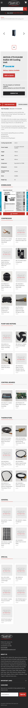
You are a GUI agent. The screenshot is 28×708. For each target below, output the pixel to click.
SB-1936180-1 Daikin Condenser (21, 521)
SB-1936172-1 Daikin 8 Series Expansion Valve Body (6, 240)
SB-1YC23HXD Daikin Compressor (21, 261)
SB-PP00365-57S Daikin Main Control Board (21, 404)
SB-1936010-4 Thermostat (19, 578)
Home (2, 17)
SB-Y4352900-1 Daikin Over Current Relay (21, 541)
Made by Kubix (4, 705)
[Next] (23, 33)
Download (15, 213)
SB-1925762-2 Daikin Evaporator (6, 521)
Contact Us (14, 93)
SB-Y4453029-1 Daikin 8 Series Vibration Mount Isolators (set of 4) (20, 368)
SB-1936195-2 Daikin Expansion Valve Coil (21, 239)
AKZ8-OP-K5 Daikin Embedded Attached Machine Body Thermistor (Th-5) (21, 440)
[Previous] (4, 33)
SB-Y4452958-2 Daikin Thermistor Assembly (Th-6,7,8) (6, 463)
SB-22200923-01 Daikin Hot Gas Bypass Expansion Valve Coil (6, 263)
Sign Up (22, 694)
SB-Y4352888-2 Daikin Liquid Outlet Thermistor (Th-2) (21, 463)
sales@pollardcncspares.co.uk (8, 649)
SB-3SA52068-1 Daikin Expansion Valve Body (20, 285)
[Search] (25, 9)
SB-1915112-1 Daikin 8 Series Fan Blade (21, 345)
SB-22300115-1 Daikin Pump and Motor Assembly (5, 345)
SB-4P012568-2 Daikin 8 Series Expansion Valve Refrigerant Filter (20, 309)
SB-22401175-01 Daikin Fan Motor (5, 366)
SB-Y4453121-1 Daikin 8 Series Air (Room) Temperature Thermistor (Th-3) (6, 485)
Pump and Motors (9, 104)
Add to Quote (9, 75)
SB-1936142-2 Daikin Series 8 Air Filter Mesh (6, 543)
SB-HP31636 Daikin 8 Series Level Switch (6, 620)
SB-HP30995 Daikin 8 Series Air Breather (21, 600)
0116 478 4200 (20, 88)
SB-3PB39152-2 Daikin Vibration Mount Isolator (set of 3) (6, 286)
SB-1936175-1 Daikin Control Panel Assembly (6, 404)
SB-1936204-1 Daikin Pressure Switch (6, 600)
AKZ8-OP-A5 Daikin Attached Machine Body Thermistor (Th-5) (6, 440)
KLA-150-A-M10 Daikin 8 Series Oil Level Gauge (6, 578)
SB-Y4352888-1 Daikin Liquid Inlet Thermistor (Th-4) (20, 484)
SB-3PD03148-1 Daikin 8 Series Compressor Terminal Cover (5, 309)
